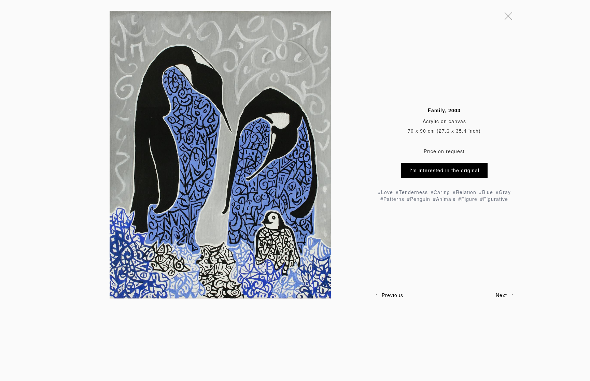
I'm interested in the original (444, 170)
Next (501, 295)
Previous (392, 295)
